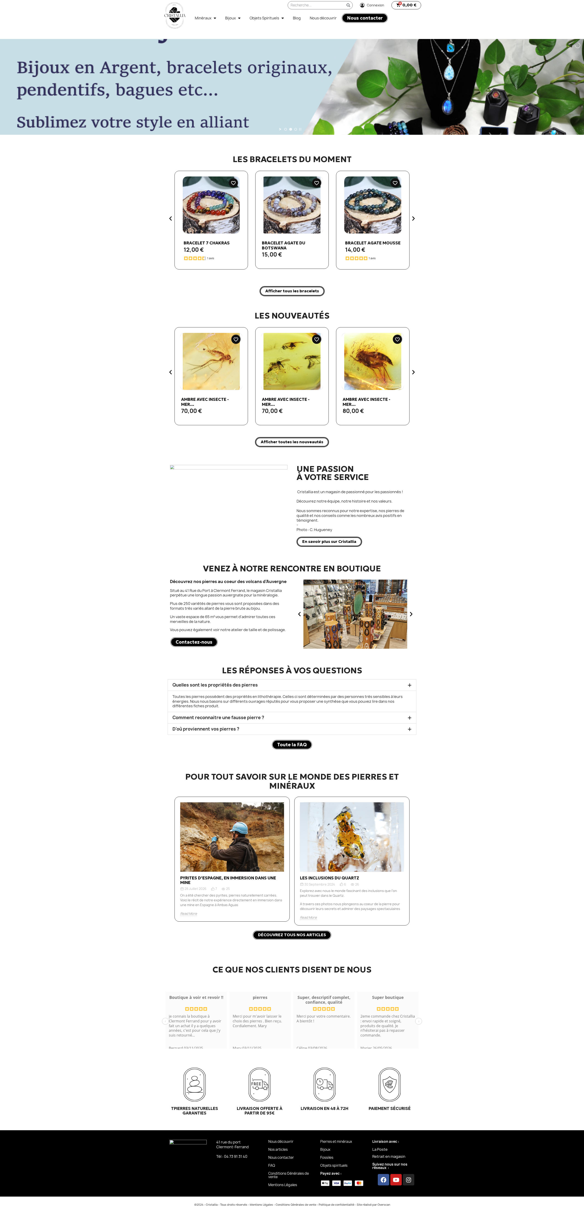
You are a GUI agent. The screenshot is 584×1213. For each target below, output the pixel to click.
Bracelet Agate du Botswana (202, 245)
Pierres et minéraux (336, 1141)
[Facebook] (383, 1179)
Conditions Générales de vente (288, 1175)
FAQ (271, 1165)
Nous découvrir (323, 18)
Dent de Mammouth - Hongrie (366, 402)
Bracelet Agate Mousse (292, 243)
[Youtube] (396, 1179)
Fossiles (326, 1157)
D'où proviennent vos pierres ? (205, 729)
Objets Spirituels (264, 18)
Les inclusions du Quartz (329, 878)
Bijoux (230, 18)
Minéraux (203, 18)
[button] (406, 5)
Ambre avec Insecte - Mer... (205, 402)
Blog (297, 18)
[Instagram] (408, 1179)
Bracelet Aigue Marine (371, 243)
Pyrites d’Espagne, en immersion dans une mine (228, 880)
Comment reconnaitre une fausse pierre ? (218, 718)
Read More (188, 913)
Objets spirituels (333, 1165)
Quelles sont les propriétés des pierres (215, 685)
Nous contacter (281, 1157)
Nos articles (278, 1149)
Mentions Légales (282, 1184)
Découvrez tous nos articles (292, 934)
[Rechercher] (348, 5)
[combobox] (313, 5)
